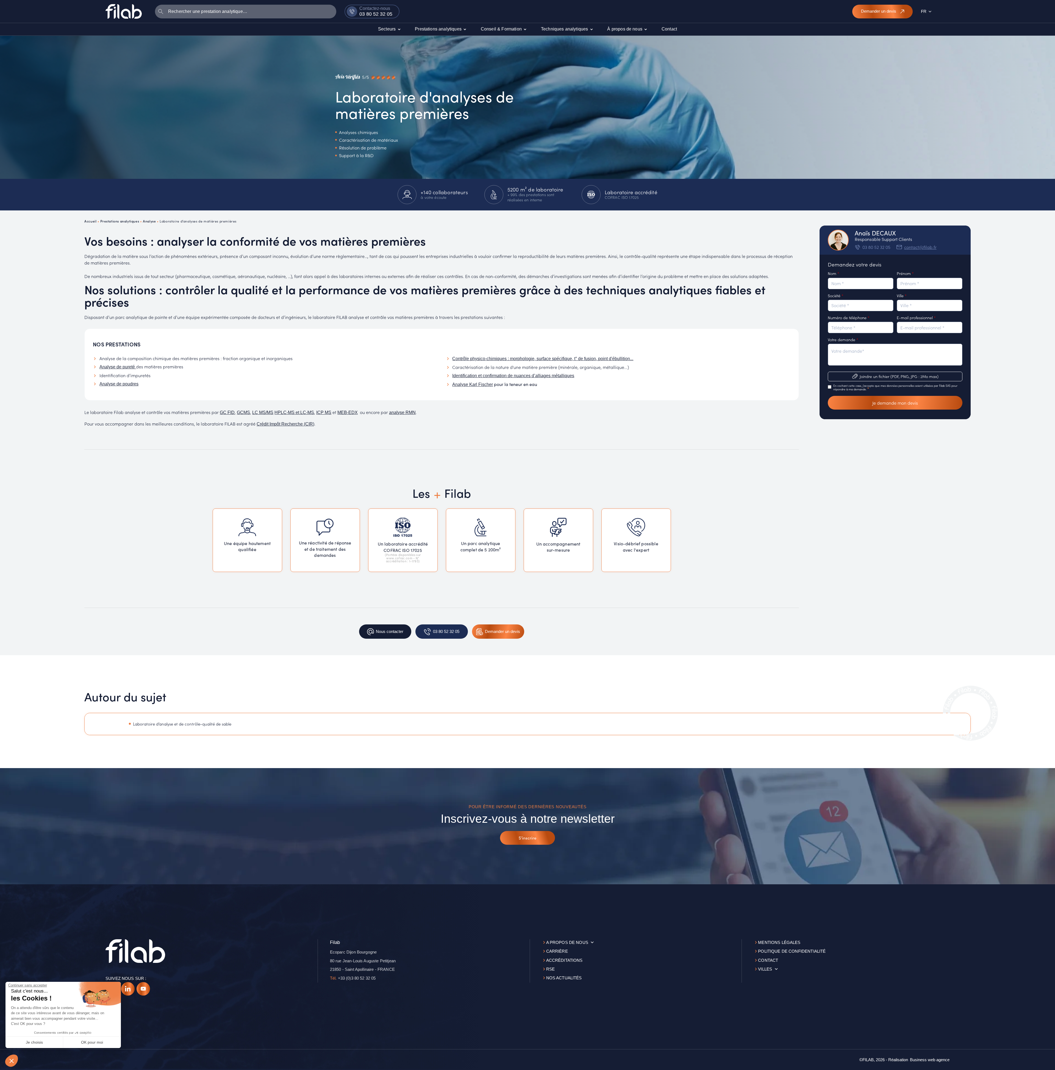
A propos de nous (567, 942)
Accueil (90, 221)
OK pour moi (92, 1042)
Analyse (149, 221)
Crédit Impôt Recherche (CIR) (285, 424)
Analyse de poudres (118, 384)
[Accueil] (124, 11)
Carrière (557, 951)
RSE (550, 969)
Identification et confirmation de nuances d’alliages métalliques (513, 375)
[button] (11, 1060)
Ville (902, 295)
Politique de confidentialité (792, 951)
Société (835, 295)
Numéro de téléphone (849, 317)
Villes (765, 969)
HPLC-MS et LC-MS (294, 412)
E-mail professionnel (916, 317)
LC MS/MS (262, 412)
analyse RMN (402, 412)
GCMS (243, 412)
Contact (768, 960)
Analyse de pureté (117, 367)
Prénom (905, 273)
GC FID (227, 412)
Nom (833, 273)
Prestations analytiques (119, 221)
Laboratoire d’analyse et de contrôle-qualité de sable (182, 724)
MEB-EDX (347, 412)
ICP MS (323, 412)
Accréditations (564, 960)
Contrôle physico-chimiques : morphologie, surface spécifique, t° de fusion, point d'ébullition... (542, 358)
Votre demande (843, 339)
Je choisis (34, 1042)
